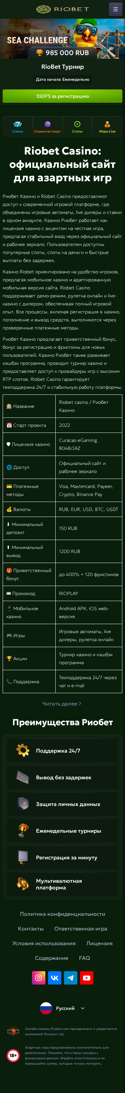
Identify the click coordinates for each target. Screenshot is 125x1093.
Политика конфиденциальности (62, 913)
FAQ (84, 957)
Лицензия (99, 943)
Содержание (51, 957)
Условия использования (44, 943)
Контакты (31, 928)
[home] (62, 9)
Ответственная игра (80, 928)
